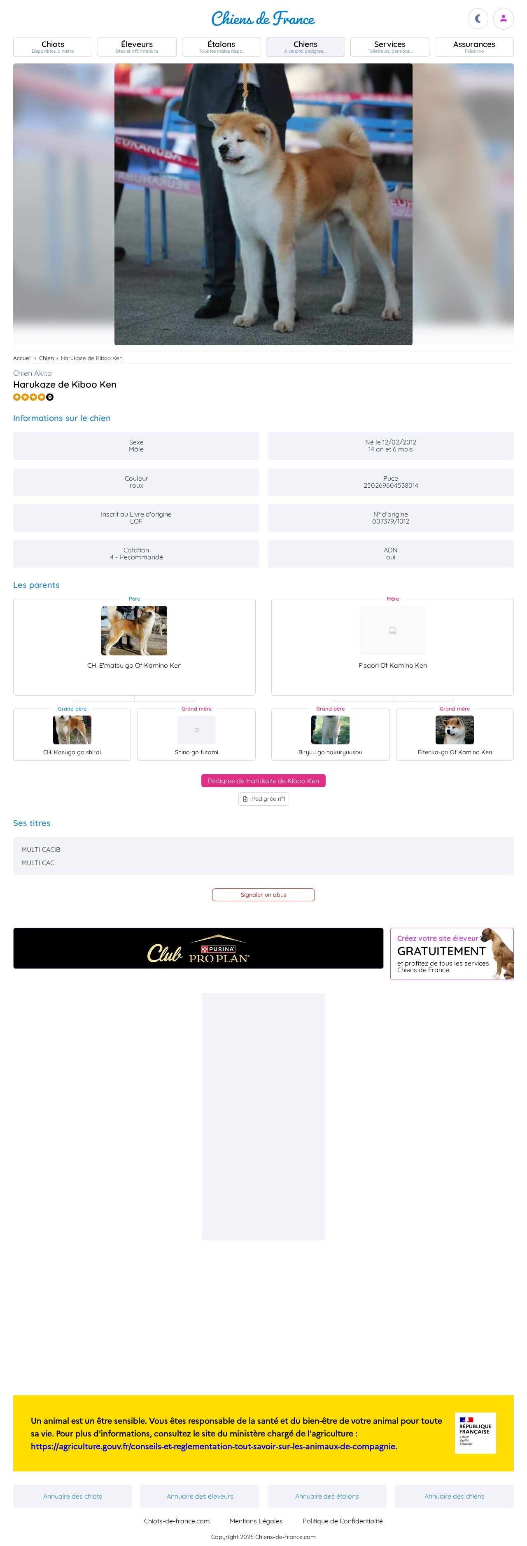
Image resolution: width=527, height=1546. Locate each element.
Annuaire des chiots (72, 1496)
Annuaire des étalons (327, 1496)
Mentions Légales (256, 1521)
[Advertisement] (263, 1116)
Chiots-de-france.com (177, 1521)
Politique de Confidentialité (343, 1521)
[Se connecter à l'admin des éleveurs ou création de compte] (503, 18)
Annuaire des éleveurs (200, 1496)
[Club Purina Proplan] (198, 948)
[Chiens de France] (263, 18)
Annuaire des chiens (454, 1496)
